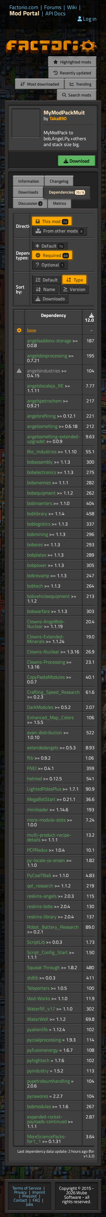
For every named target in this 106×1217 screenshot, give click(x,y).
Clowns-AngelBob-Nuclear (46, 624)
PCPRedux (38, 849)
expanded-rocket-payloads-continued (47, 1119)
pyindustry (38, 1070)
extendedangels (43, 747)
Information (28, 181)
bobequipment (42, 492)
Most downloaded (42, 84)
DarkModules (40, 707)
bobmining (38, 534)
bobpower (37, 565)
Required (55, 255)
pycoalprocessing (44, 1039)
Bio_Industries (42, 451)
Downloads (28, 192)
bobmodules (39, 1106)
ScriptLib (36, 942)
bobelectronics (42, 472)
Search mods (79, 95)
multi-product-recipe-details (49, 837)
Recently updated (75, 73)
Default (51, 245)
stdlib (33, 977)
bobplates (37, 554)
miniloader (38, 809)
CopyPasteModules (46, 677)
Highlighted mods (75, 62)
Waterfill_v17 (41, 1008)
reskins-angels (42, 895)
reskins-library (42, 916)
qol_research (40, 885)
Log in (90, 19)
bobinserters (40, 503)
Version (77, 289)
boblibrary (37, 513)
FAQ (36, 1200)
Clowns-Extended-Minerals (45, 639)
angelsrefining (42, 415)
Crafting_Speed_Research (53, 692)
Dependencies (66, 192)
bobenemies (39, 482)
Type (77, 279)
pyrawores (38, 1096)
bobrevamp (38, 575)
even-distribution (45, 732)
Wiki (72, 7)
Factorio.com (23, 7)
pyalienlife (38, 1029)
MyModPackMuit (64, 112)
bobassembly (40, 461)
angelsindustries (44, 370)
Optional (51, 264)
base (31, 330)
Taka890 (58, 118)
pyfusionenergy (43, 1050)
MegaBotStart (42, 799)
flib (30, 757)
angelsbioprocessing (47, 355)
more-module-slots (47, 819)
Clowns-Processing (46, 661)
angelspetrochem (45, 400)
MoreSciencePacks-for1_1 (46, 1139)
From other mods (62, 230)
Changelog (59, 181)
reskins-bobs (40, 906)
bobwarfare (39, 611)
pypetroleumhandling (49, 1080)
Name (48, 289)
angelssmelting (43, 426)
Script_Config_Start (48, 952)
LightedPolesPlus (44, 788)
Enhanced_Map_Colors (50, 717)
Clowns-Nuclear (43, 651)
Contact (20, 1200)
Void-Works (39, 998)
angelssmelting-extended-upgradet (53, 439)
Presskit (29, 1196)
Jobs (29, 1205)
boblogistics (39, 523)
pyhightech (39, 1060)
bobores (35, 544)
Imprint (38, 1192)
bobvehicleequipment (49, 596)
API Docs (55, 13)
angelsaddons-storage (49, 340)
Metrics (59, 203)
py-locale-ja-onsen (46, 860)
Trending (83, 84)
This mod (54, 221)
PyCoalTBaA (39, 875)
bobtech (35, 585)
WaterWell (38, 1019)
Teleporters (39, 988)
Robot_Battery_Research (53, 926)
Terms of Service (26, 1188)
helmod (35, 778)
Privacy (20, 1192)
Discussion (29, 203)
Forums (52, 7)
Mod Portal (24, 13)
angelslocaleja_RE (46, 385)
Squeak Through (44, 967)
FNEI (32, 768)
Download (79, 160)
